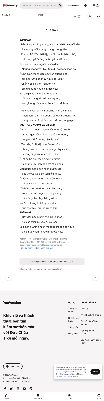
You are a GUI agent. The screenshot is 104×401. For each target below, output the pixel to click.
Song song (79, 16)
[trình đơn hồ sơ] (95, 5)
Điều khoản (27, 378)
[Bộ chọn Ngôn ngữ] (85, 5)
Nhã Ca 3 (6, 15)
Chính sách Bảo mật (11, 378)
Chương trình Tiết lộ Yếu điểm (16, 381)
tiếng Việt (24, 269)
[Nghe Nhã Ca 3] (89, 16)
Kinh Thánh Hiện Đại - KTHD (41, 269)
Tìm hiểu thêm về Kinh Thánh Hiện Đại (36, 247)
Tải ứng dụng (73, 5)
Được (95, 371)
